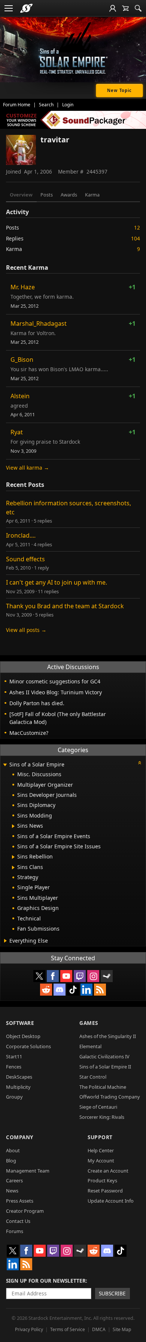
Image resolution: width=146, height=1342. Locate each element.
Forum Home (16, 104)
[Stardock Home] (26, 8)
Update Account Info (111, 1200)
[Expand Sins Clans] (13, 867)
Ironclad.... (21, 535)
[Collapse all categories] (139, 762)
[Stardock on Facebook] (53, 976)
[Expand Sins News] (13, 826)
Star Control (92, 1076)
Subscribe (112, 1293)
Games (88, 1022)
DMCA (99, 1329)
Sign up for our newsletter (46, 1280)
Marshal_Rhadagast (38, 323)
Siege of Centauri (98, 1106)
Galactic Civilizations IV (104, 1056)
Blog (11, 1160)
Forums (14, 1231)
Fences (13, 1066)
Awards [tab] (69, 194)
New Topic (119, 90)
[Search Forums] (138, 8)
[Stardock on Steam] (106, 976)
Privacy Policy (29, 1329)
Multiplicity (18, 1087)
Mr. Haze (22, 287)
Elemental (90, 1046)
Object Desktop (23, 1036)
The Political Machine (102, 1087)
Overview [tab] (21, 194)
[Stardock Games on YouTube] (66, 976)
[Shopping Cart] (125, 8)
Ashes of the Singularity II (107, 1036)
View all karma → (27, 467)
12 (137, 227)
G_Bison (21, 359)
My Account (101, 1160)
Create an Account (108, 1170)
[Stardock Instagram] (93, 976)
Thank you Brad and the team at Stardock (65, 606)
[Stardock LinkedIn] (86, 989)
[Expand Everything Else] (5, 941)
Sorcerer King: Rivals (101, 1117)
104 (135, 238)
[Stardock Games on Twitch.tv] (79, 976)
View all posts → (26, 629)
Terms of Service (67, 1329)
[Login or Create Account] (112, 8)
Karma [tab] (92, 194)
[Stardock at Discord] (59, 989)
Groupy (14, 1096)
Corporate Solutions (28, 1046)
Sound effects (25, 559)
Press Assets (19, 1200)
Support (100, 1137)
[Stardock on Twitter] (39, 976)
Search (46, 104)
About (13, 1150)
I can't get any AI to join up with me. (56, 582)
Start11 (14, 1056)
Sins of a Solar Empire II (105, 1066)
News (12, 1190)
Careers (14, 1180)
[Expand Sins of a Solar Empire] (5, 765)
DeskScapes (19, 1076)
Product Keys (102, 1180)
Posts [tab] (46, 194)
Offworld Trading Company (109, 1096)
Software (20, 1022)
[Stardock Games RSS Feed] (100, 989)
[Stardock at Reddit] (46, 989)
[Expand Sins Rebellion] (13, 857)
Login (67, 104)
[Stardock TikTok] (73, 989)
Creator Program (25, 1210)
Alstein (20, 396)
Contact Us (18, 1221)
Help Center (101, 1150)
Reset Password (105, 1190)
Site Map (122, 1329)
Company (19, 1137)
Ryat (16, 432)
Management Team (27, 1170)
